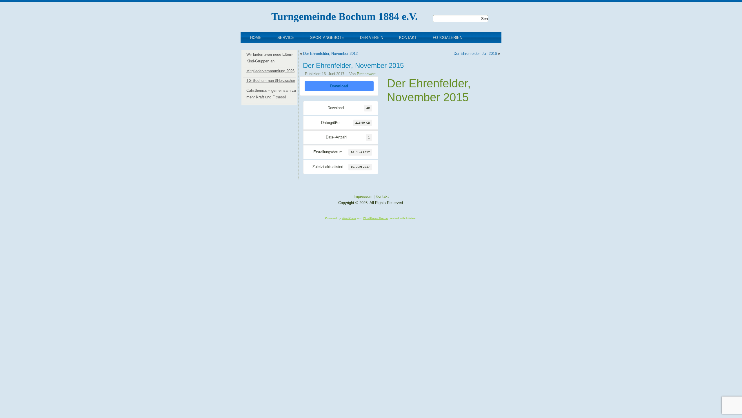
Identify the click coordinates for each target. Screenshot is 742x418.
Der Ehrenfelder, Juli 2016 (475, 53)
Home (255, 37)
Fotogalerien (447, 37)
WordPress (349, 218)
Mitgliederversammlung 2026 (270, 71)
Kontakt (408, 37)
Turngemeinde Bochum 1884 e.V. (344, 16)
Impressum (363, 196)
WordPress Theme (375, 218)
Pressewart (366, 74)
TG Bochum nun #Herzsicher (270, 80)
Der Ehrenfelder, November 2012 (330, 53)
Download (339, 86)
